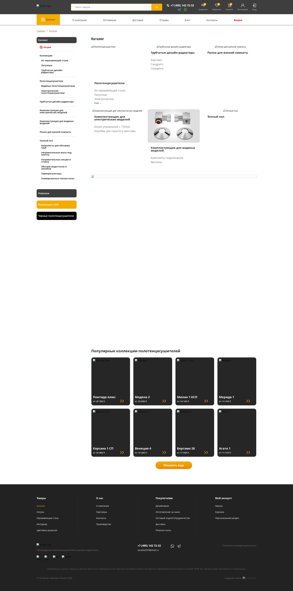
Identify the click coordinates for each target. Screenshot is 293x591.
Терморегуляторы (51, 173)
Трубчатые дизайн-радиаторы (52, 71)
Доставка (137, 20)
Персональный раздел (227, 518)
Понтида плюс (104, 397)
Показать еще (174, 465)
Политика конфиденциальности (239, 545)
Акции (237, 20)
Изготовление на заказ (168, 512)
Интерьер (42, 524)
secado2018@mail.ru (148, 550)
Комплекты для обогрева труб (55, 146)
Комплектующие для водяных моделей (173, 149)
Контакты (212, 20)
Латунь (40, 512)
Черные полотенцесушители (56, 216)
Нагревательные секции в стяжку (56, 160)
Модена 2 (142, 397)
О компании (79, 20)
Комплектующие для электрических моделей (112, 118)
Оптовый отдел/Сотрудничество (173, 518)
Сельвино (157, 68)
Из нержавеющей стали (54, 60)
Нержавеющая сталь (48, 518)
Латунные (46, 65)
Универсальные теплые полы (57, 178)
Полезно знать (163, 530)
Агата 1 (224, 448)
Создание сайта (232, 578)
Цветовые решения (47, 530)
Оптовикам (109, 20)
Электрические (104, 99)
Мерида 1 (226, 397)
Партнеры (101, 512)
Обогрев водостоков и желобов (54, 167)
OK (226, 587)
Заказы (219, 505)
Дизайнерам (162, 505)
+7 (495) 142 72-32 (149, 545)
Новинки (43, 193)
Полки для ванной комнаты (227, 52)
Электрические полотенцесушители (53, 91)
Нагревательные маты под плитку (56, 153)
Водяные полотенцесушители (58, 85)
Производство (103, 524)
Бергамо (156, 60)
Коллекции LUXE (48, 204)
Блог (187, 20)
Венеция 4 (143, 448)
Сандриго (157, 64)
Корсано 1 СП (103, 448)
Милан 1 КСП (187, 397)
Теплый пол (215, 116)
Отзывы (164, 20)
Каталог (50, 19)
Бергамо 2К (186, 448)
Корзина (219, 512)
